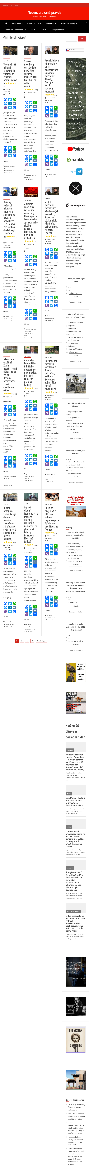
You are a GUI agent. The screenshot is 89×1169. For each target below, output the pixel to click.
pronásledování (8, 170)
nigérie (26, 478)
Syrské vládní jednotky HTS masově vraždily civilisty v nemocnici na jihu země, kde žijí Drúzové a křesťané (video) (31, 525)
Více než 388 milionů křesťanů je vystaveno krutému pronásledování (10, 75)
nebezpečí (48, 618)
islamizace (6, 58)
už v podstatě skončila (76, 462)
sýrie (54, 174)
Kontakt (43, 30)
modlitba (6, 478)
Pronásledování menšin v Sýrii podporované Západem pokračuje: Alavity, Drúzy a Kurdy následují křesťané (52, 77)
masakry (47, 318)
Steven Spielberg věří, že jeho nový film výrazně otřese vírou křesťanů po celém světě (31, 75)
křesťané (8, 166)
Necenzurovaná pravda (44, 12)
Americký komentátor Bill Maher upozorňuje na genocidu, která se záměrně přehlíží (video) (31, 374)
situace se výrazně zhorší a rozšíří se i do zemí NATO (74, 426)
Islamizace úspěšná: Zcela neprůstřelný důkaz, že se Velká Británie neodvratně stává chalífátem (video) (10, 376)
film (34, 175)
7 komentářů (28, 338)
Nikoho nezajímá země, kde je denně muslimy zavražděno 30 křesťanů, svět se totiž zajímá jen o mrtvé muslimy (9, 524)
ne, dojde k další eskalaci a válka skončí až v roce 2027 (75, 468)
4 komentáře (49, 177)
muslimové (27, 331)
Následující (41, 641)
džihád (53, 474)
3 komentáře (29, 631)
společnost (7, 61)
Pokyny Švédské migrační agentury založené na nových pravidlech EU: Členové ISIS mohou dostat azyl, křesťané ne (10, 220)
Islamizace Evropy (68, 23)
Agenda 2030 (50, 23)
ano (69, 287)
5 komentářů (8, 626)
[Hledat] (82, 38)
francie (28, 329)
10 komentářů (49, 481)
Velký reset (16, 23)
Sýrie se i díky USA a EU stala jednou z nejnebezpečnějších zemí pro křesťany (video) (52, 520)
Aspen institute (33, 23)
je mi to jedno (73, 293)
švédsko (12, 319)
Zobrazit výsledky (76, 302)
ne (69, 290)
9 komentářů (8, 173)
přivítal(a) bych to (75, 561)
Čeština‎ (72, 50)
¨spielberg (29, 175)
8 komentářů (8, 485)
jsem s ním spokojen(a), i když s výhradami (73, 331)
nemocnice (27, 629)
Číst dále (5, 161)
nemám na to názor (75, 641)
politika (47, 57)
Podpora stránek (58, 30)
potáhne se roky (74, 473)
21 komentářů (29, 179)
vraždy (47, 479)
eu (9, 316)
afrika (48, 474)
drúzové (28, 624)
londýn (13, 476)
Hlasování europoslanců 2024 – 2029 (20, 30)
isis (12, 316)
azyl (6, 316)
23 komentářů (29, 480)
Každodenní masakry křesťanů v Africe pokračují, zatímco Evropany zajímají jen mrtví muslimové (51, 376)
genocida (29, 474)
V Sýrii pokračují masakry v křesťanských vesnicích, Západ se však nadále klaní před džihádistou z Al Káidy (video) (52, 219)
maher (32, 476)
